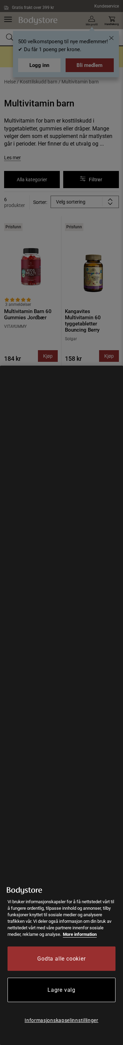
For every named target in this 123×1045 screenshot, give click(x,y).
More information (80, 934)
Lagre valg (61, 990)
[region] (61, 705)
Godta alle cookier (61, 958)
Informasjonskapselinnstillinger (61, 1020)
